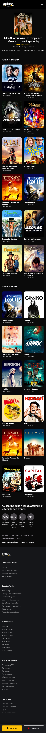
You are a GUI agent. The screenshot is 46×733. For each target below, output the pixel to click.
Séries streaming (8, 677)
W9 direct (5, 645)
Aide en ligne (7, 591)
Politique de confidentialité (12, 594)
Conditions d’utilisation (10, 603)
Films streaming (8, 674)
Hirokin (5, 389)
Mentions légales (8, 597)
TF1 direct (6, 626)
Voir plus (40, 50)
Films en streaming (19, 47)
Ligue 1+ (5, 710)
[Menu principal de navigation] (42, 4)
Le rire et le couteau (10, 355)
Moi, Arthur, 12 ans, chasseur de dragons (33, 94)
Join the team (7, 576)
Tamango (6, 494)
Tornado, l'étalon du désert (10, 204)
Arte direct (6, 641)
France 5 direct (7, 635)
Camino (27, 320)
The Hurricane (8, 424)
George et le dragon (32, 239)
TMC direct (6, 648)
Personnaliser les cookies (11, 606)
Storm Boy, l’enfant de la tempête (33, 274)
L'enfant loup (29, 203)
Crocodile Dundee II (10, 273)
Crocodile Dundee (9, 239)
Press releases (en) (9, 570)
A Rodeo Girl (29, 166)
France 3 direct (8, 632)
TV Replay (6, 668)
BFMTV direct (7, 651)
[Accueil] (8, 4)
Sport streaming (8, 680)
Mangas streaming (9, 686)
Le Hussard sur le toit (11, 93)
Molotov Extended (9, 707)
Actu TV (5, 689)
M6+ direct (6, 638)
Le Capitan (28, 494)
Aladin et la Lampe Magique (31, 131)
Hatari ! (27, 424)
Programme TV (8, 665)
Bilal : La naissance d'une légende (9, 167)
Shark (26, 355)
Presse (4, 567)
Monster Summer (31, 389)
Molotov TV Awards (9, 683)
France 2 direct (7, 629)
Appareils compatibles (10, 612)
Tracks (27, 458)
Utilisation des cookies (10, 600)
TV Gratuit (6, 671)
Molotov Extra (7, 704)
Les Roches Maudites (11, 130)
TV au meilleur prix (9, 713)
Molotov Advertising (9, 573)
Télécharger (6, 609)
